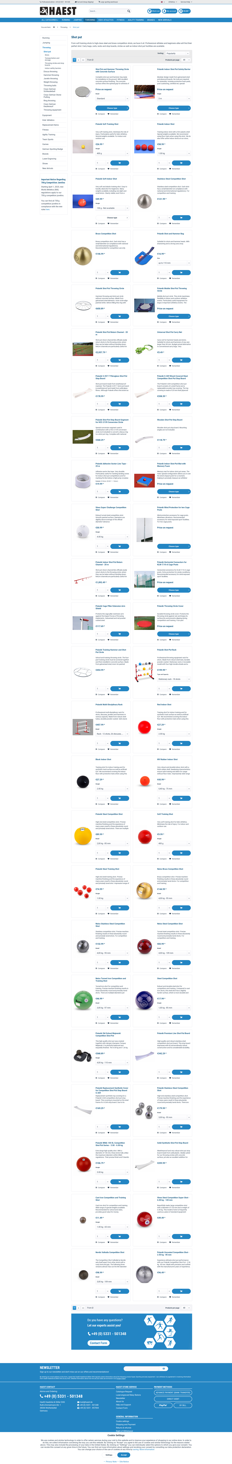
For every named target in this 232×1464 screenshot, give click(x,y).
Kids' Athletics (48, 120)
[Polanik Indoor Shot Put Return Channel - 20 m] (83, 579)
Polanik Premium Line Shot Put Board (173, 1033)
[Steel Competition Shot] (144, 1001)
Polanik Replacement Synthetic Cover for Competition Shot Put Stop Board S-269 (112, 1090)
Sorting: (161, 53)
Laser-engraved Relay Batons (128, 1395)
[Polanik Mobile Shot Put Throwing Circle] (144, 305)
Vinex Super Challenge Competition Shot (111, 508)
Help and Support (123, 1405)
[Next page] (78, 60)
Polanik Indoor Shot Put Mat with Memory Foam (171, 465)
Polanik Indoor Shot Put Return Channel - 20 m (109, 563)
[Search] (128, 11)
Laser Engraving (49, 159)
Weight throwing (51, 82)
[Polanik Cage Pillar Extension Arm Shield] (83, 623)
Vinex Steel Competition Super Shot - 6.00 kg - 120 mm (173, 1198)
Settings (109, 1455)
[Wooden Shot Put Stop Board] (144, 437)
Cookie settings (122, 1421)
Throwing (46, 47)
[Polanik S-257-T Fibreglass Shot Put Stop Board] (83, 393)
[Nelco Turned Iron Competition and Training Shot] (83, 1001)
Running (46, 38)
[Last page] (83, 60)
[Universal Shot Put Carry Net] (144, 349)
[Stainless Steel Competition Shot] (144, 201)
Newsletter (120, 1398)
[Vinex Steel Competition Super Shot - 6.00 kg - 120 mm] (144, 1220)
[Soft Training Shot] (144, 836)
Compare (101, 114)
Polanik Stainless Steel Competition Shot (172, 1089)
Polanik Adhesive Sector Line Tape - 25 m (111, 465)
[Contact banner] (131, 1332)
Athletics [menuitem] (171, 2)
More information (147, 1449)
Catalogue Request (124, 1391)
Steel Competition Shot (167, 978)
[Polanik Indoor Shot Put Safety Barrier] (144, 91)
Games (45, 144)
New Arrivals (47, 168)
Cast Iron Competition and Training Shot (111, 1198)
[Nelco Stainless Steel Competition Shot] (83, 946)
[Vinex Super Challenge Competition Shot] (83, 530)
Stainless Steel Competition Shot (171, 179)
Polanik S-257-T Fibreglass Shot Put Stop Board (111, 377)
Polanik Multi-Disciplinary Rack (109, 704)
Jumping (46, 43)
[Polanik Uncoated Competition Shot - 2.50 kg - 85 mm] (144, 1274)
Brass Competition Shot (106, 234)
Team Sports (47, 139)
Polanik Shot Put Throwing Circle (110, 288)
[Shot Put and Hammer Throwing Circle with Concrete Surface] (83, 91)
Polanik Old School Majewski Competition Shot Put (108, 1034)
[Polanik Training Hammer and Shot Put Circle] (83, 672)
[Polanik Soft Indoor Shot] (83, 201)
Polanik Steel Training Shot (107, 869)
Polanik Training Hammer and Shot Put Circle (111, 651)
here (47, 209)
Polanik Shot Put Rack (166, 650)
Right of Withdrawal (124, 1431)
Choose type (112, 108)
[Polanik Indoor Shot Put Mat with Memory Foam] (144, 481)
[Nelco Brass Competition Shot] (144, 891)
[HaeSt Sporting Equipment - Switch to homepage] (58, 11)
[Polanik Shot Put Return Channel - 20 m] (83, 349)
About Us (120, 1401)
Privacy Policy (121, 1378)
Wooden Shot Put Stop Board (169, 420)
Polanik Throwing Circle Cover (170, 606)
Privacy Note (111, 1462)
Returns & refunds (123, 1428)
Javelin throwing (51, 78)
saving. (136, 1449)
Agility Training (48, 134)
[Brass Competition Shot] (83, 256)
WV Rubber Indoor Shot (167, 759)
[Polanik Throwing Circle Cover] (144, 623)
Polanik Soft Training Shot (107, 124)
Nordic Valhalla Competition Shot (110, 1252)
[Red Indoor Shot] (144, 727)
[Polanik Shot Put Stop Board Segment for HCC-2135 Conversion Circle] (83, 437)
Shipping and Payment (125, 1424)
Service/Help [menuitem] (185, 2)
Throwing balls (50, 85)
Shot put (47, 52)
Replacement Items (50, 125)
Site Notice (124, 1462)
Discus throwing (50, 71)
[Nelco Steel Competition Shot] (144, 946)
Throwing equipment (52, 110)
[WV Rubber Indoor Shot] (144, 782)
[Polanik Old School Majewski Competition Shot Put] (83, 1055)
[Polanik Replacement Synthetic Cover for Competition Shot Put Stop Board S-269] (83, 1110)
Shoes (45, 163)
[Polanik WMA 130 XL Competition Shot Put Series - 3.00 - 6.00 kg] (83, 1165)
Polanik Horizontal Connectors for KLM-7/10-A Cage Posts (172, 563)
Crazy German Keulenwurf (50, 105)
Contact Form (122, 1408)
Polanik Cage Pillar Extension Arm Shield (110, 607)
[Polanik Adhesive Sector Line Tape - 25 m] (83, 481)
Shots (47, 55)
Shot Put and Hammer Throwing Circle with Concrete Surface (112, 70)
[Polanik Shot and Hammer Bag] (144, 256)
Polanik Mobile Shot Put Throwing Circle (172, 289)
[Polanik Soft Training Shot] (83, 146)
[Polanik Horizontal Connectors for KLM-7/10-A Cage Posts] (144, 579)
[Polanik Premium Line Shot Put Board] (144, 1055)
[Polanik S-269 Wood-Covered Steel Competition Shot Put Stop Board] (144, 393)
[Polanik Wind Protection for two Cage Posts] (144, 530)
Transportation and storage (52, 59)
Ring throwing (49, 100)
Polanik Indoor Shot (165, 124)
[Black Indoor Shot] (83, 782)
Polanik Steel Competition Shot (109, 814)
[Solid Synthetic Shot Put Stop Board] (144, 1165)
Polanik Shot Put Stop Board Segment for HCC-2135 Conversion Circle (112, 421)
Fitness (45, 130)
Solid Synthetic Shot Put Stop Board (172, 1143)
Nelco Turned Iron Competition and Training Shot (111, 979)
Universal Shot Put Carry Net (169, 332)
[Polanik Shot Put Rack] (144, 672)
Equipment (47, 115)
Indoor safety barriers (53, 68)
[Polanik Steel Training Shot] (83, 891)
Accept (124, 1455)
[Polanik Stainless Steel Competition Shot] (144, 1110)
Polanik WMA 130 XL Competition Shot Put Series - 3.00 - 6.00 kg (110, 1144)
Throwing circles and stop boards (54, 64)
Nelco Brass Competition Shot (170, 869)
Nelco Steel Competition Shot (170, 924)
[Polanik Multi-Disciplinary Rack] (83, 727)
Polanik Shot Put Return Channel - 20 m (112, 333)
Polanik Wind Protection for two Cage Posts (173, 508)
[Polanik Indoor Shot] (144, 146)
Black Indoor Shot (103, 759)
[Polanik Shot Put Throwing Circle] (83, 305)
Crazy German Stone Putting (52, 96)
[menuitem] (110, 11)
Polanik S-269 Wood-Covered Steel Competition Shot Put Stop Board (172, 377)
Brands (45, 154)
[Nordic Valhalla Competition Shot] (83, 1274)
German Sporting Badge (52, 149)
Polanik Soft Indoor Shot (106, 179)
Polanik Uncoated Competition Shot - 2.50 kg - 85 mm (173, 1253)
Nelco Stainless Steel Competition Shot (110, 925)
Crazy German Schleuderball (50, 90)
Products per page (172, 60)
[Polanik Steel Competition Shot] (83, 836)
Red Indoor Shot (164, 704)
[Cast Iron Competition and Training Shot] (83, 1220)
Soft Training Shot (165, 814)
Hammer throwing (51, 75)
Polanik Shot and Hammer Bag (170, 234)
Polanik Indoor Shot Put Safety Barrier (173, 69)
